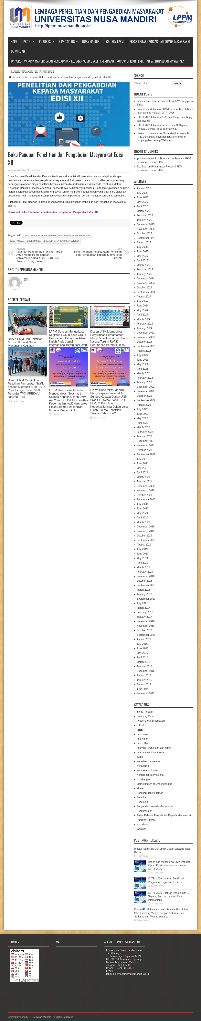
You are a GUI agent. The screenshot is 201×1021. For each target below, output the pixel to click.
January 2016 (144, 666)
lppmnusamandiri (146, 158)
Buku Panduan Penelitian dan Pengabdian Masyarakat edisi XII (44, 241)
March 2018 (143, 589)
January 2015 (144, 679)
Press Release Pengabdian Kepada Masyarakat (160, 41)
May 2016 (142, 652)
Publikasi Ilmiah (146, 819)
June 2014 (142, 688)
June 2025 (142, 251)
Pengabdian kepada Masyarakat (155, 806)
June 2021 (142, 463)
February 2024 (145, 323)
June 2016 (142, 648)
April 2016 (142, 657)
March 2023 (143, 373)
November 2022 (145, 391)
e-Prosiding (67, 41)
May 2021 (142, 467)
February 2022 (145, 431)
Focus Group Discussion (151, 720)
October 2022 (144, 395)
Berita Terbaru (29, 77)
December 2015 (145, 670)
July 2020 (142, 504)
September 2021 (146, 454)
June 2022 (142, 413)
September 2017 (146, 598)
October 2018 (144, 580)
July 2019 (142, 549)
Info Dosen (143, 734)
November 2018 (145, 576)
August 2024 (144, 296)
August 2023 (144, 350)
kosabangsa (143, 779)
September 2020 (146, 499)
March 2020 (143, 522)
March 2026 (143, 210)
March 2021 (143, 476)
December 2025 (145, 224)
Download (18, 51)
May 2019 (142, 558)
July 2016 (142, 643)
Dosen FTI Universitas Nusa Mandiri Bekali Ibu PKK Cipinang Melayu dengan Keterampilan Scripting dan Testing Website (163, 137)
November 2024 (145, 283)
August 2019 (144, 544)
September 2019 (146, 540)
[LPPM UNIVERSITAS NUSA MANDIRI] (100, 27)
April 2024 (142, 314)
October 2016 (144, 630)
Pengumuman (144, 810)
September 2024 (146, 292)
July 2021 (142, 458)
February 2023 (145, 377)
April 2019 (142, 562)
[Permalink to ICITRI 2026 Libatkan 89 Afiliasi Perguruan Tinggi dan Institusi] (140, 887)
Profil (27, 41)
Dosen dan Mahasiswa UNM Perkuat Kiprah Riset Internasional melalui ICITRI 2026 (169, 865)
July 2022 (142, 409)
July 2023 (142, 355)
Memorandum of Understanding (154, 783)
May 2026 (142, 201)
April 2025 (142, 260)
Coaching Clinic (145, 716)
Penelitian (142, 801)
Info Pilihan (143, 743)
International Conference (150, 752)
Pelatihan (142, 797)
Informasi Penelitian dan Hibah (154, 747)
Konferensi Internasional (150, 774)
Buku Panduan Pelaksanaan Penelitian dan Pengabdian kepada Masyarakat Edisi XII (98, 253)
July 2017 (142, 603)
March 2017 (143, 607)
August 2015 (144, 675)
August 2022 (144, 404)
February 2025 (145, 269)
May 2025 (142, 256)
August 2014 (144, 684)
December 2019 (145, 526)
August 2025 (144, 242)
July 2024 (142, 301)
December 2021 (145, 440)
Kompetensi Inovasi (148, 770)
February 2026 (145, 215)
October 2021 (144, 449)
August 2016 (144, 639)
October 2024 (144, 287)
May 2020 (142, 513)
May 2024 (142, 310)
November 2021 (145, 445)
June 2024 (142, 305)
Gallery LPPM (115, 41)
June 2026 (142, 197)
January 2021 (144, 481)
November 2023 (145, 337)
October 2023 (144, 341)
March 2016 (143, 661)
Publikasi (45, 41)
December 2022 (145, 386)
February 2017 (145, 612)
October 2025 (144, 233)
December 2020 (145, 486)
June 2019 (142, 553)
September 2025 (146, 237)
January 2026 (144, 219)
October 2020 (144, 495)
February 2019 (145, 571)
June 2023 (142, 359)
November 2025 (145, 228)
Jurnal (140, 756)
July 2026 (142, 192)
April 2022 (142, 422)
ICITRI (140, 725)
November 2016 (145, 625)
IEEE (140, 729)
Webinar (141, 828)
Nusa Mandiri (91, 41)
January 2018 (144, 594)
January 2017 (144, 616)
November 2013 (145, 693)
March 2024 (143, 319)
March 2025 (143, 265)
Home (14, 41)
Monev (140, 788)
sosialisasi (143, 824)
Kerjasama (143, 765)
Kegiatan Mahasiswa (148, 761)
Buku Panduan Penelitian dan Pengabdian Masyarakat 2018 (57, 235)
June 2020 (142, 508)
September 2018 (146, 585)
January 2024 (144, 328)
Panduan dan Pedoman (150, 792)
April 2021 (142, 472)
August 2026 (144, 188)
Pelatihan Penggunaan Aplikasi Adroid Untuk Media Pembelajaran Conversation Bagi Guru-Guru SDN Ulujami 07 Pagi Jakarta (39, 255)
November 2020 (145, 490)
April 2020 (142, 517)
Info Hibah (142, 738)
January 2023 (144, 382)
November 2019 (145, 531)
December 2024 (145, 278)
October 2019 (144, 535)
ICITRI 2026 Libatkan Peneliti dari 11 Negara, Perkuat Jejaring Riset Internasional (169, 896)
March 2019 (143, 567)
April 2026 (142, 206)
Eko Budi (142, 166)
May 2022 (142, 418)
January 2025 (144, 274)
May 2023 (142, 364)
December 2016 (145, 621)
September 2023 (146, 346)
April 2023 (142, 368)
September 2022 (146, 400)
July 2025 (142, 246)
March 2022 (143, 427)
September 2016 (146, 634)
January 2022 (144, 436)
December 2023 (145, 332)
